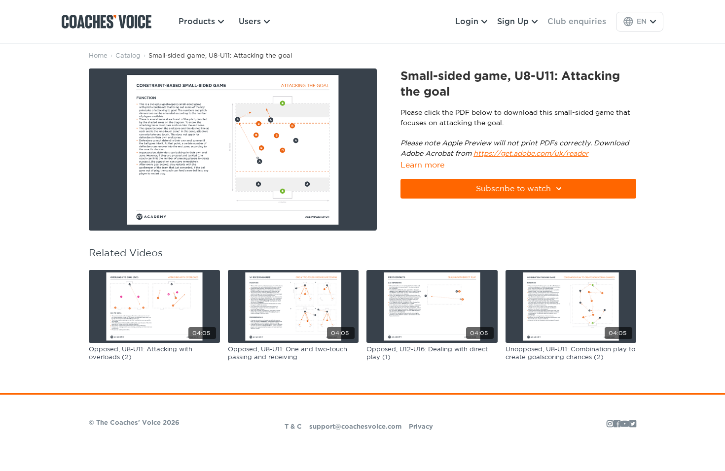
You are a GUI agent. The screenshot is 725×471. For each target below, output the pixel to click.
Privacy (421, 427)
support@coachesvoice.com (355, 427)
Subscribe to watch (513, 189)
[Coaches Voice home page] (110, 22)
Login (466, 22)
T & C (293, 427)
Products (197, 22)
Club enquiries (576, 22)
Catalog (128, 56)
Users (250, 22)
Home (98, 56)
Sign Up (513, 22)
